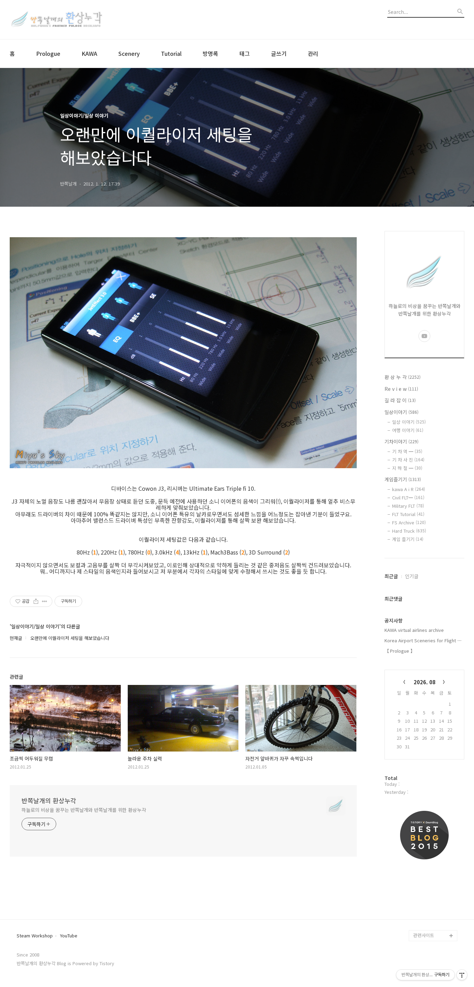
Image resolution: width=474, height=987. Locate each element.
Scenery (129, 53)
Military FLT (408, 506)
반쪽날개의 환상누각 (49, 800)
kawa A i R (408, 489)
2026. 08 (424, 682)
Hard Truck (409, 530)
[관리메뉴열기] (462, 975)
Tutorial (171, 53)
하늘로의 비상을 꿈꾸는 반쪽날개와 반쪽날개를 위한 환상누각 (84, 809)
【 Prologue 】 (399, 650)
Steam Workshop (35, 935)
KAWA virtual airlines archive (414, 630)
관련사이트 (423, 935)
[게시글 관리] (44, 601)
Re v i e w (401, 388)
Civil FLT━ (408, 497)
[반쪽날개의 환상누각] (56, 19)
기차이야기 (401, 441)
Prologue (48, 53)
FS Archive (409, 522)
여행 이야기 (407, 430)
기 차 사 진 (408, 459)
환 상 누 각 (402, 377)
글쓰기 (279, 53)
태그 (244, 53)
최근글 (391, 576)
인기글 (411, 576)
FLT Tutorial (408, 514)
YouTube (68, 935)
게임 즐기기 (407, 539)
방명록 (210, 53)
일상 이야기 (409, 422)
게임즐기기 (402, 479)
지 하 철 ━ (407, 468)
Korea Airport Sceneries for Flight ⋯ (423, 640)
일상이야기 (401, 412)
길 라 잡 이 (400, 400)
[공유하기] (36, 601)
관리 (313, 53)
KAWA (89, 53)
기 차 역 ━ (407, 451)
